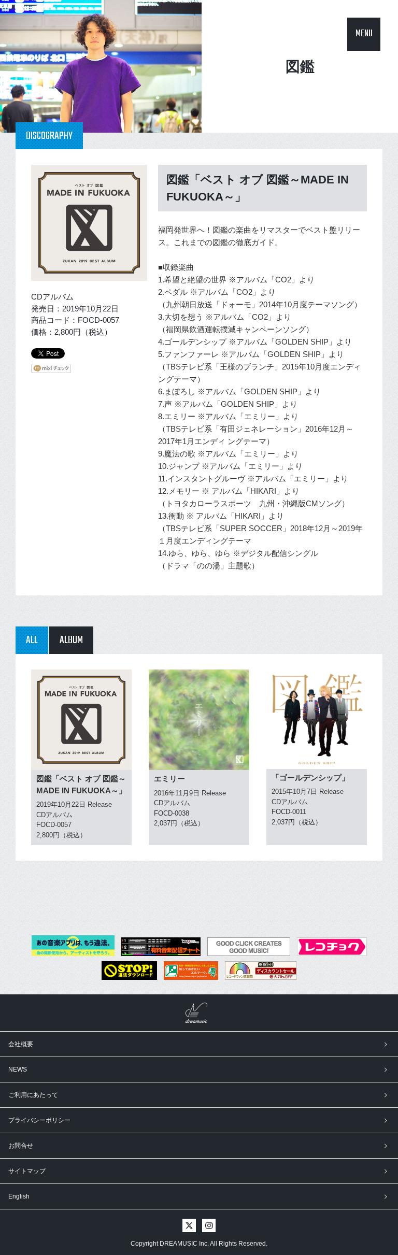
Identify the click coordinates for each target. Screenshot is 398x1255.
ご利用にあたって (33, 1095)
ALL (32, 640)
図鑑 (300, 67)
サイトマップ (27, 1171)
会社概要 (20, 1044)
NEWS (17, 1069)
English (19, 1196)
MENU (364, 33)
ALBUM (71, 640)
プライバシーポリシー (39, 1120)
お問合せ (20, 1145)
